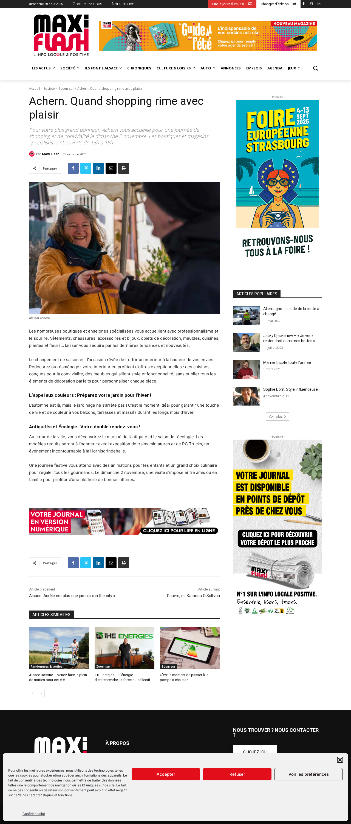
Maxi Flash (51, 154)
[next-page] (41, 693)
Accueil (34, 88)
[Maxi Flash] (32, 154)
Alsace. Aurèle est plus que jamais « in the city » (72, 595)
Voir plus (275, 416)
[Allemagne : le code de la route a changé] (246, 315)
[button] (340, 760)
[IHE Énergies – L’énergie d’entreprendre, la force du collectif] (125, 648)
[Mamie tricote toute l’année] (246, 369)
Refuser (237, 774)
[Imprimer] (123, 168)
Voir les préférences (308, 774)
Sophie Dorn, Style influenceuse (290, 389)
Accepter (166, 774)
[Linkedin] (319, 4)
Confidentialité (33, 814)
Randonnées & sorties (46, 666)
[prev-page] (32, 693)
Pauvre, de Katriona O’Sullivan (193, 595)
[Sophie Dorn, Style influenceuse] (246, 396)
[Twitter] (85, 168)
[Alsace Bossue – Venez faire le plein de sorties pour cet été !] (59, 648)
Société (49, 88)
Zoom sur (66, 88)
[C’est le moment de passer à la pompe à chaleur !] (190, 648)
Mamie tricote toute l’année (287, 362)
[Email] (111, 168)
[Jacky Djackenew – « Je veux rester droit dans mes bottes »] (246, 342)
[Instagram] (311, 4)
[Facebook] (304, 4)
